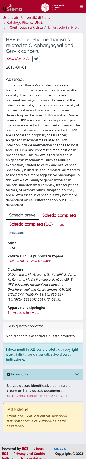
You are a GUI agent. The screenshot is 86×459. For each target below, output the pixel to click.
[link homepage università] (53, 6)
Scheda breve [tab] (22, 214)
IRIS (25, 448)
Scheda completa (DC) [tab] (31, 224)
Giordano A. (18, 58)
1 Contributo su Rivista (25, 27)
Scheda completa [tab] (59, 215)
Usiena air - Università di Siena (26, 17)
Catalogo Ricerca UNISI (25, 22)
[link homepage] (14, 6)
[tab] (61, 224)
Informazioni (20, 374)
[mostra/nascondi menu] (81, 7)
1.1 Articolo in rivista (63, 27)
